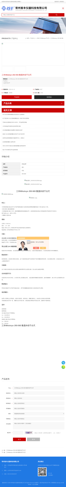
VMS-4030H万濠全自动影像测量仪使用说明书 (14, 145)
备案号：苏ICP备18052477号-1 (43, 482)
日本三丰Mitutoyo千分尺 (43, 38)
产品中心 (32, 38)
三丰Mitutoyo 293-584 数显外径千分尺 (16, 452)
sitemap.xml (59, 482)
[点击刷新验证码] (29, 432)
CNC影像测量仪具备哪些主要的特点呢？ (13, 130)
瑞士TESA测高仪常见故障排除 (10, 149)
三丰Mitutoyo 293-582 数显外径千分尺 (16, 450)
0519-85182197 (63, 362)
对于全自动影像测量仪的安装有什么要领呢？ (14, 114)
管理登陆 (53, 482)
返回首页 (57, 1)
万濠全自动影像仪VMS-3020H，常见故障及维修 (15, 122)
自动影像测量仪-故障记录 (9, 142)
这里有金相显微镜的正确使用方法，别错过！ (14, 138)
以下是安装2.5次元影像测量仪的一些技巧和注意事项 (16, 118)
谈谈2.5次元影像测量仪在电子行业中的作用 (13, 134)
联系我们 (62, 1)
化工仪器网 (35, 484)
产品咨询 (16, 97)
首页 (28, 38)
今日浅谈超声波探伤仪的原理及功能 (12, 126)
